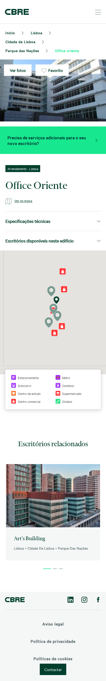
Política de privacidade (53, 641)
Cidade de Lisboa (20, 41)
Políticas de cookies (53, 658)
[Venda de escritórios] (96, 140)
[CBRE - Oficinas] (16, 11)
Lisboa (36, 32)
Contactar (53, 669)
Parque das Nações (22, 50)
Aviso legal (53, 623)
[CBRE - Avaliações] (15, 600)
